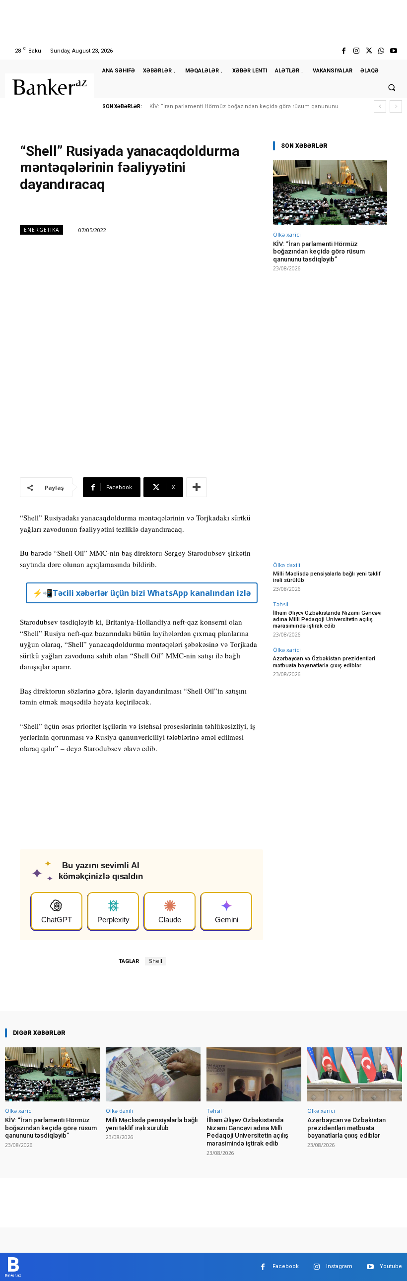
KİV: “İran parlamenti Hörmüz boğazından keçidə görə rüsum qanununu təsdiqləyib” (319, 251)
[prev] (380, 106)
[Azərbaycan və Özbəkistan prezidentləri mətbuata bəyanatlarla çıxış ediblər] (354, 1074)
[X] (368, 51)
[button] (391, 87)
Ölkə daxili (286, 565)
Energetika (41, 229)
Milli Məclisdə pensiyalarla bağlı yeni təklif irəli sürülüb (327, 577)
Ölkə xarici (287, 234)
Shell (155, 961)
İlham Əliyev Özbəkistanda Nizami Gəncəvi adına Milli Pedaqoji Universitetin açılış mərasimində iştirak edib (327, 619)
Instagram (339, 1266)
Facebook (285, 1266)
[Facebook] (344, 51)
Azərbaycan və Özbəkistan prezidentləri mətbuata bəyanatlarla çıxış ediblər (324, 661)
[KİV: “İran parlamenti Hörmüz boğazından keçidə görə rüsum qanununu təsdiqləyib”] (330, 192)
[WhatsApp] (381, 51)
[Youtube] (394, 51)
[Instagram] (356, 51)
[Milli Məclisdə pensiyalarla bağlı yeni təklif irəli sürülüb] (153, 1074)
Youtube (391, 1266)
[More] (196, 487)
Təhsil (280, 604)
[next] (396, 106)
